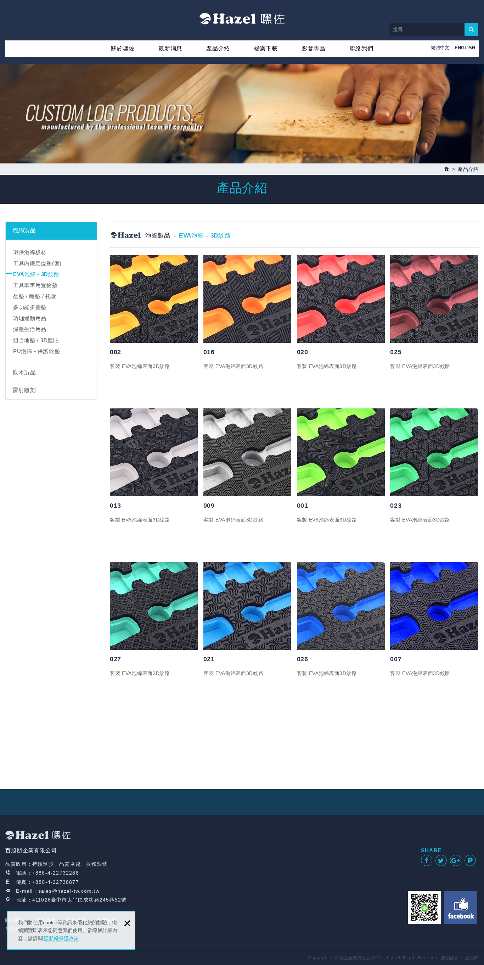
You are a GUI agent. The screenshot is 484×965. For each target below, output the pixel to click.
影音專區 (314, 48)
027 (115, 659)
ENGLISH (465, 47)
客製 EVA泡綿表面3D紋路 (140, 366)
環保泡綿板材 (29, 252)
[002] (154, 299)
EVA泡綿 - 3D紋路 (36, 274)
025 (395, 352)
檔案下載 (266, 48)
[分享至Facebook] (426, 860)
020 (302, 352)
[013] (154, 452)
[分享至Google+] (455, 860)
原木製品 (24, 372)
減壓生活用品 (29, 329)
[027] (154, 606)
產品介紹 (218, 48)
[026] (341, 606)
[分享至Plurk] (470, 860)
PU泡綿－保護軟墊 (36, 351)
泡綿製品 (24, 230)
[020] (341, 299)
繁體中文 (440, 47)
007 (395, 659)
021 (209, 659)
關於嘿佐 (123, 48)
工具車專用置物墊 (35, 285)
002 (115, 352)
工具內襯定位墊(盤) (37, 263)
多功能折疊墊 (29, 307)
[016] (247, 299)
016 (209, 352)
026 (302, 659)
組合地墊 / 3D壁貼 (36, 340)
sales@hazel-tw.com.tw (69, 891)
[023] (434, 452)
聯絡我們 (361, 48)
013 (115, 505)
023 (395, 505)
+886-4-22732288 (55, 873)
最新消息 (170, 48)
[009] (247, 452)
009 (209, 505)
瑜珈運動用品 (29, 318)
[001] (341, 452)
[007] (434, 606)
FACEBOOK (460, 907)
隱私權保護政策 (61, 938)
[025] (434, 299)
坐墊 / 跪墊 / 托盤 (34, 296)
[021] (247, 606)
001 (302, 505)
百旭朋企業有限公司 (242, 18)
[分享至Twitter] (441, 860)
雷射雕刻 (24, 390)
